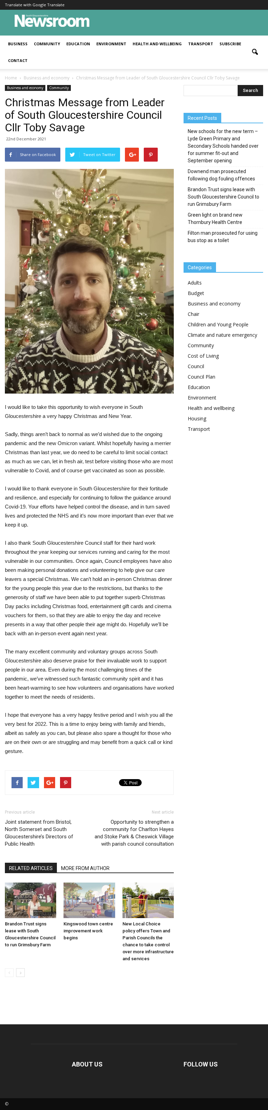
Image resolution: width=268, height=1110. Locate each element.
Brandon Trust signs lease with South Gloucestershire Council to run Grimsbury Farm (223, 197)
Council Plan (201, 376)
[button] (254, 52)
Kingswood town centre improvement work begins (88, 930)
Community (47, 43)
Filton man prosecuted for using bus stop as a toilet (223, 236)
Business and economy (25, 87)
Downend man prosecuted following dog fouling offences (221, 175)
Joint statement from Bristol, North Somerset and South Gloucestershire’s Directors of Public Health (39, 833)
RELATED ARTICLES (31, 868)
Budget (196, 293)
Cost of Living (203, 355)
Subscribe (230, 43)
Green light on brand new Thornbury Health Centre (215, 218)
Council (196, 366)
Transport (200, 43)
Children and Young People (218, 324)
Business (18, 43)
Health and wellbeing (157, 43)
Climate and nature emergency (222, 335)
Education (78, 43)
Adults (195, 282)
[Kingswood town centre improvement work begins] (89, 900)
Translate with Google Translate (35, 4)
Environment (111, 43)
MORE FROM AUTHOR (85, 868)
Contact (18, 60)
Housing (197, 418)
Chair (193, 314)
